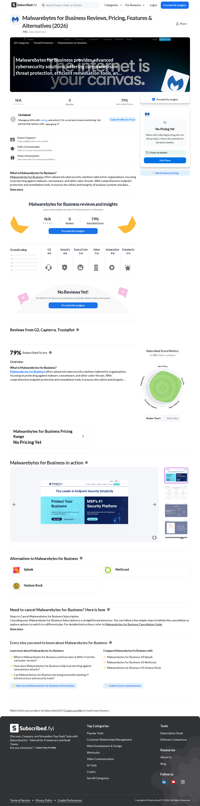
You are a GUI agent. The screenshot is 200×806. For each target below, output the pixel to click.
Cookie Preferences (70, 800)
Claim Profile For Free (122, 119)
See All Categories (98, 778)
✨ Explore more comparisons (123, 685)
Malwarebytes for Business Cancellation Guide (133, 624)
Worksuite (93, 752)
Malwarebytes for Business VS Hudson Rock (134, 667)
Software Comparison (173, 739)
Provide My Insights (73, 230)
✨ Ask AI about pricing (165, 172)
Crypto (91, 771)
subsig (43, 119)
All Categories (21, 42)
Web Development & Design (104, 746)
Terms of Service (20, 800)
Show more (16, 189)
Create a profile (72, 710)
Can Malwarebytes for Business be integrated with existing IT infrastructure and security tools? (51, 676)
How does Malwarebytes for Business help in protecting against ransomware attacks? (52, 667)
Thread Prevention (43, 42)
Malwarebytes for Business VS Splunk (130, 657)
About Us (166, 757)
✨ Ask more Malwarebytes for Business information (43, 685)
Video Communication (100, 759)
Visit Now (165, 160)
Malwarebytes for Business (72, 42)
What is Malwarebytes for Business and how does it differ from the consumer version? (54, 658)
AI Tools (92, 765)
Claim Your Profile (45, 747)
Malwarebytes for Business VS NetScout (131, 662)
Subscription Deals (171, 733)
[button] (14, 504)
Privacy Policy (43, 800)
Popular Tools (95, 733)
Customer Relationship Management (109, 739)
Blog (163, 763)
